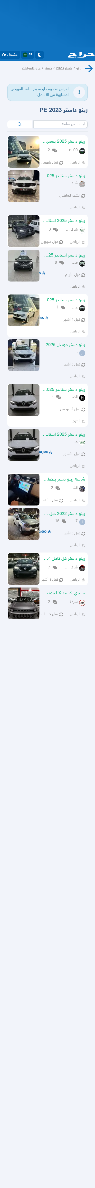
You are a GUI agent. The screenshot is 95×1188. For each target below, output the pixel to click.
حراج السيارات (31, 68)
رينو (78, 68)
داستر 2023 (64, 68)
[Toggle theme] (39, 55)
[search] (19, 124)
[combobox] (60, 124)
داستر (48, 68)
